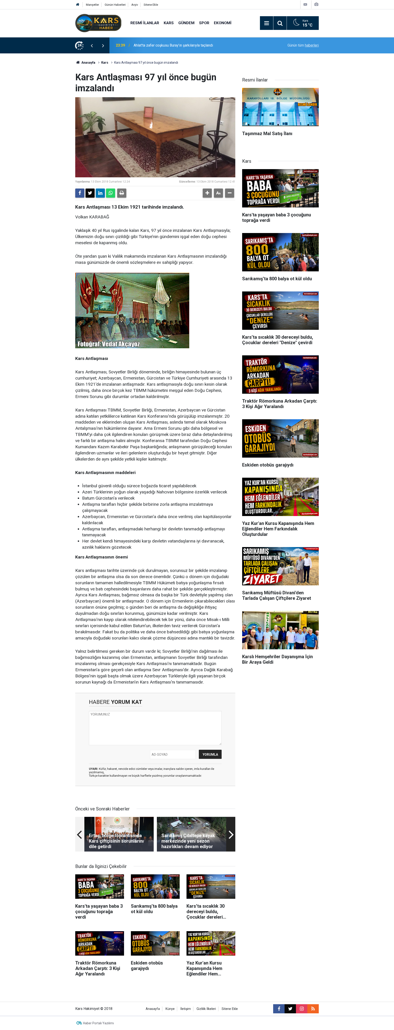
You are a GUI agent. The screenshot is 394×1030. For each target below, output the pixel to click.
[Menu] (266, 23)
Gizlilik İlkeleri (206, 1009)
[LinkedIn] (100, 193)
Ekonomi (222, 23)
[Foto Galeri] (316, 4)
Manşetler (92, 4)
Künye (170, 1009)
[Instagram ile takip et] (301, 1008)
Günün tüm (303, 45)
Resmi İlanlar (144, 23)
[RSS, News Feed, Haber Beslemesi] (313, 1008)
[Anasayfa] (77, 4)
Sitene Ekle (151, 4)
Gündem (186, 23)
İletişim (185, 1009)
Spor (204, 23)
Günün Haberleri (115, 4)
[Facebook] (79, 193)
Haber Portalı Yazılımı (98, 1023)
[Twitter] (90, 193)
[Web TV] (305, 4)
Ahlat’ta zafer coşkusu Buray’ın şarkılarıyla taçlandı (173, 45)
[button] (207, 193)
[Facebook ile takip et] (279, 1008)
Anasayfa (88, 62)
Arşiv (134, 4)
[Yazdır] (121, 193)
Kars (169, 23)
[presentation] (91, 45)
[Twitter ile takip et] (290, 1008)
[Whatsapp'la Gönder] (110, 193)
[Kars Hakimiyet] (98, 23)
